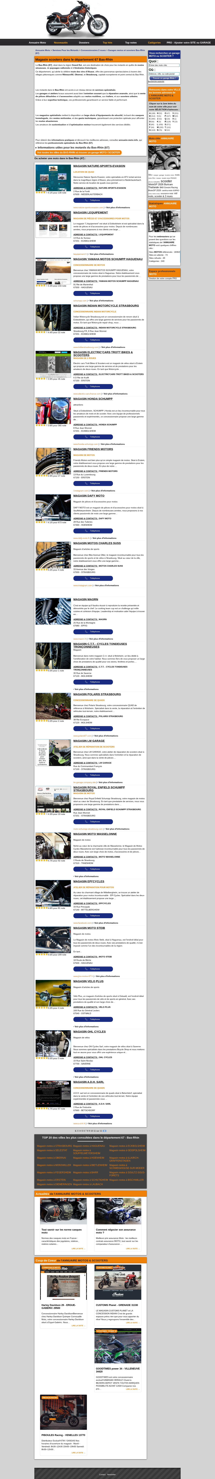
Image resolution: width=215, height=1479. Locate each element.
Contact (102, 1474)
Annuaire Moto (37, 42)
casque (155, 175)
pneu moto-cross (154, 193)
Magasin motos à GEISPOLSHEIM (127, 1150)
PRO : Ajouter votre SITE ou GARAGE (178, 42)
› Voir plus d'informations (117, 207)
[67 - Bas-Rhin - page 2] (104, 1131)
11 (95, 1131)
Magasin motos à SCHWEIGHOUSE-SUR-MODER (127, 1166)
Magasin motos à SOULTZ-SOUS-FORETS (127, 1174)
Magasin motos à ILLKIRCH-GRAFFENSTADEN (124, 1159)
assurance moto (167, 193)
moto (177, 175)
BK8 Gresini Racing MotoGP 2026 (163, 189)
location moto (169, 175)
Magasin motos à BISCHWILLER (126, 1180)
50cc (150, 175)
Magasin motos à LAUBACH (88, 1184)
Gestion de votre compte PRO (163, 278)
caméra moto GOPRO (170, 190)
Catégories (154, 42)
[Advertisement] (151, 21)
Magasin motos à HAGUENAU (89, 1146)
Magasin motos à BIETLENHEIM (90, 1165)
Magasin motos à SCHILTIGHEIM (90, 1180)
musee (158, 178)
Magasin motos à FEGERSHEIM (54, 1172)
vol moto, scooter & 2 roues (162, 195)
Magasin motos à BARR (85, 1172)
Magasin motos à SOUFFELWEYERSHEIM (86, 1152)
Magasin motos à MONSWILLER (54, 1165)
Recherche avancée (156, 81)
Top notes (131, 42)
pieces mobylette (154, 182)
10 (92, 1131)
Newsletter (111, 1474)
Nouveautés (61, 42)
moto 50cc (151, 178)
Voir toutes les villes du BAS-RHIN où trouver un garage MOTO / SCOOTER (78, 152)
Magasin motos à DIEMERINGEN (54, 1184)
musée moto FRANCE (169, 178)
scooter (166, 181)
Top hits (107, 42)
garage (161, 175)
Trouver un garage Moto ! (164, 78)
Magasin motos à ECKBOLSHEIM (127, 1146)
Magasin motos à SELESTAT (52, 1150)
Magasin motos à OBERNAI (51, 1158)
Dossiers (84, 42)
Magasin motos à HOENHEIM (88, 1158)
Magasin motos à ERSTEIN (51, 1180)
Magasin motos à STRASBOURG (54, 1146)
